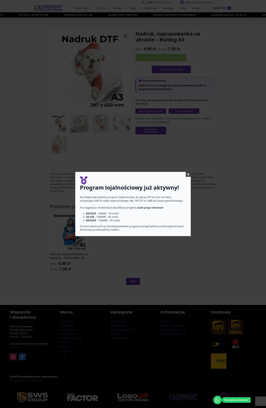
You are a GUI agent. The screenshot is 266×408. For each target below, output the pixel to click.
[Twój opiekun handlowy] (217, 400)
